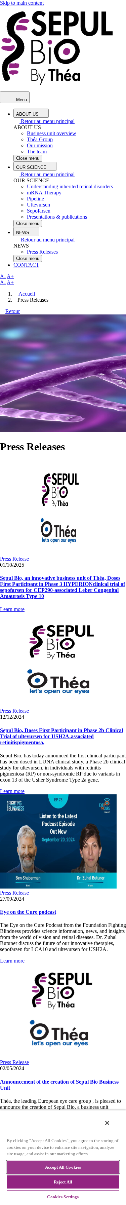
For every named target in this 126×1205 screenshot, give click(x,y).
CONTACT (26, 265)
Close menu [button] (27, 158)
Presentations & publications (57, 217)
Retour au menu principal (47, 121)
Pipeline (35, 198)
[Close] (107, 1123)
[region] (63, 1157)
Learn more (12, 609)
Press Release (14, 559)
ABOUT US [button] (28, 114)
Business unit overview (51, 133)
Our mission (40, 145)
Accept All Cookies (63, 1167)
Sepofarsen (38, 211)
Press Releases (42, 252)
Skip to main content (22, 3)
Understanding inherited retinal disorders (70, 186)
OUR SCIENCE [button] (32, 167)
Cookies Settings (63, 1196)
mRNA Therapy (44, 192)
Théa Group (40, 139)
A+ (10, 276)
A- (3, 276)
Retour (12, 311)
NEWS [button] (23, 232)
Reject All (63, 1181)
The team (37, 151)
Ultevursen (38, 205)
